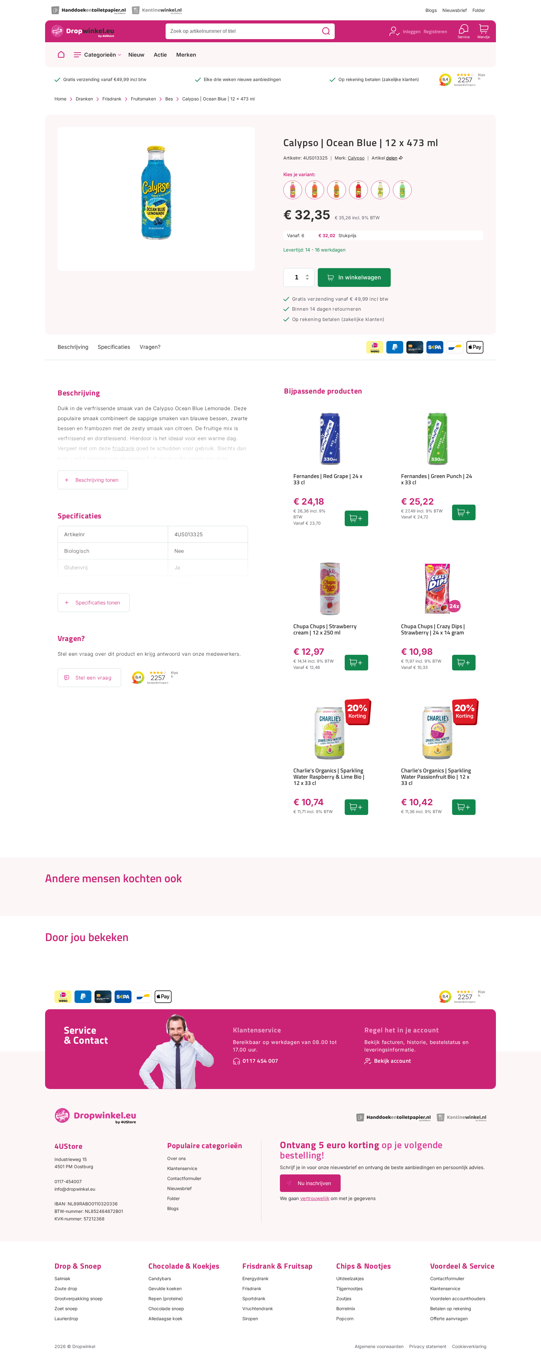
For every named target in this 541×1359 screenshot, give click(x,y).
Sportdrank (253, 1298)
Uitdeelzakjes (350, 1278)
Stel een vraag (93, 677)
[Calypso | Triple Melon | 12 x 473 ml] (292, 190)
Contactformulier (184, 1178)
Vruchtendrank (257, 1308)
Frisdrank (111, 98)
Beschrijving (73, 347)
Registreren (435, 31)
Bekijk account (392, 1060)
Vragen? (150, 347)
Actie (160, 55)
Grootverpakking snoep (78, 1298)
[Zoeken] (326, 31)
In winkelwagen (359, 277)
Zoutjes (343, 1298)
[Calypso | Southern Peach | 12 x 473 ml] (336, 190)
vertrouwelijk (314, 1198)
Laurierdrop (66, 1318)
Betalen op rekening (450, 1308)
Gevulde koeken (165, 1288)
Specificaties (114, 347)
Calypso (356, 157)
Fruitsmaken (143, 98)
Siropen (250, 1318)
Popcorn (344, 1318)
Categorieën (100, 55)
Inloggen (411, 31)
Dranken (84, 98)
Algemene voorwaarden (379, 1346)
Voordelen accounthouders (457, 1298)
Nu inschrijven (314, 1183)
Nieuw (136, 55)
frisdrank (123, 448)
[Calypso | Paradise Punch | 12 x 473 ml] (358, 190)
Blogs (431, 10)
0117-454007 (68, 1181)
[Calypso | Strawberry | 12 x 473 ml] (314, 190)
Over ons (176, 1158)
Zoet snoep (66, 1308)
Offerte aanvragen (449, 1318)
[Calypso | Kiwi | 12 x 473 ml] (402, 190)
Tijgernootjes (349, 1288)
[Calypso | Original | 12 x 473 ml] (380, 190)
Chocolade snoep (166, 1308)
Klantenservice (257, 1030)
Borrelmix (345, 1308)
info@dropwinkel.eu (74, 1189)
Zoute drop (65, 1288)
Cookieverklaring (469, 1346)
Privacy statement (427, 1346)
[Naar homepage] (61, 54)
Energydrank (255, 1278)
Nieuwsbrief (454, 10)
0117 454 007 (260, 1060)
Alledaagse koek (165, 1318)
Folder (478, 10)
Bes (169, 98)
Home (60, 98)
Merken (186, 55)
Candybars (159, 1278)
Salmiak (62, 1278)
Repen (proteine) (165, 1298)
